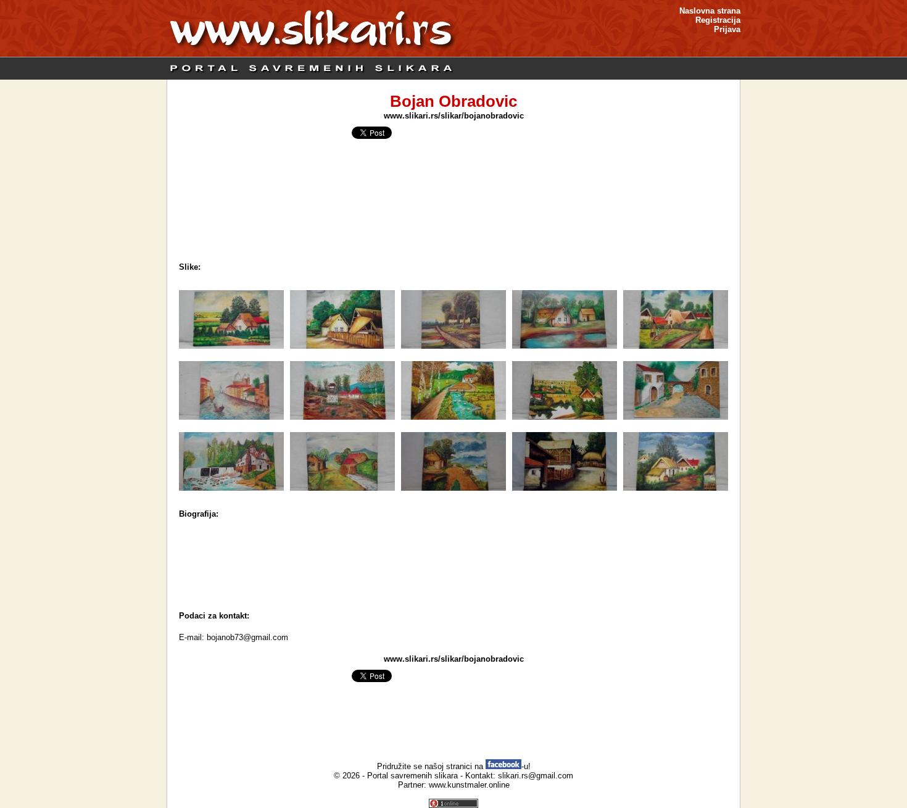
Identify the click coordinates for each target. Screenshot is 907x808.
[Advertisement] (453, 571)
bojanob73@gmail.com (247, 637)
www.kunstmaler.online (469, 784)
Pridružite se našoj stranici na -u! (454, 766)
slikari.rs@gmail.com (535, 775)
